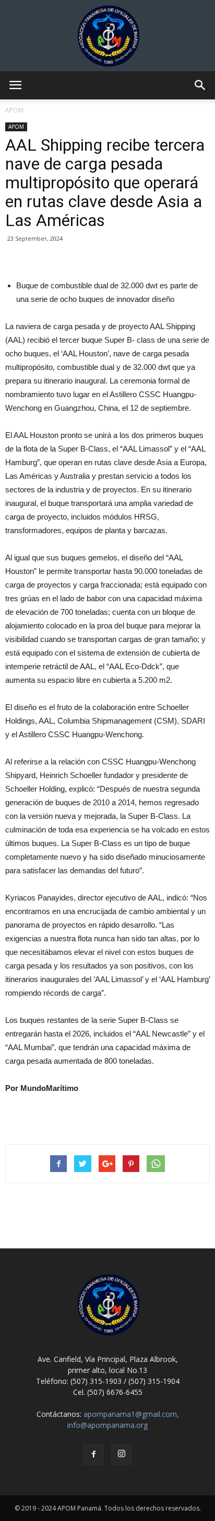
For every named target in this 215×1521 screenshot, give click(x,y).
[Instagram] (121, 1454)
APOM (16, 126)
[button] (200, 85)
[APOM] (107, 35)
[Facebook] (93, 1454)
